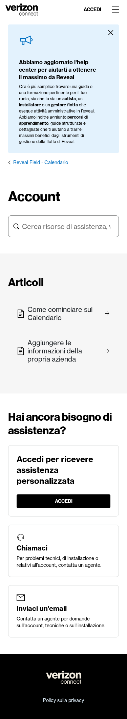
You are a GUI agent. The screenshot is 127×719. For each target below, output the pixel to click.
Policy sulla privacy (63, 700)
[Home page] (22, 8)
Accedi (92, 9)
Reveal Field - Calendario (40, 162)
